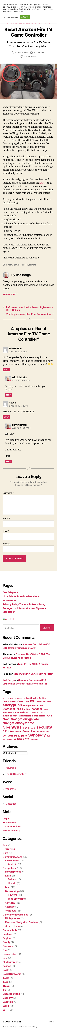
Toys (5, 982)
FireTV (9, 265)
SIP (5, 731)
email (49, 702)
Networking (12, 891)
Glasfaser (9, 709)
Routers (12, 894)
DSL (32, 701)
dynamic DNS (41, 702)
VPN (27, 739)
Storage (10, 906)
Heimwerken (7, 713)
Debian (42, 698)
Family (6, 942)
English (7, 938)
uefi (4, 739)
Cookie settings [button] (11, 17)
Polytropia (10, 767)
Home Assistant (21, 712)
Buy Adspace (10, 592)
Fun (5, 950)
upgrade (9, 739)
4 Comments (30, 56)
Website (6, 544)
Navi (6, 719)
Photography (10, 962)
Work (6, 1005)
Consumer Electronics (15, 914)
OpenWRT (12, 727)
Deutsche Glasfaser (13, 701)
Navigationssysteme (18, 723)
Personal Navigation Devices (21, 922)
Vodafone (19, 739)
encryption (12, 705)
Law (5, 958)
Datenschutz (10, 930)
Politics (7, 966)
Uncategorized (11, 993)
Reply (6, 370)
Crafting (10, 849)
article (43, 182)
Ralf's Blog (16, 1021)
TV (4, 989)
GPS (19, 709)
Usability (8, 997)
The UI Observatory (16, 774)
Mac (7, 887)
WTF (5, 1009)
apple (10, 698)
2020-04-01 (39, 52)
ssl (4, 735)
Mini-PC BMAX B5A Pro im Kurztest (33, 673)
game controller (20, 265)
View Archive (11, 294)
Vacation (8, 1001)
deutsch (7, 934)
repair (33, 728)
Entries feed (10, 822)
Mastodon (10, 803)
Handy (45, 709)
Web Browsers (16, 898)
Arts (5, 845)
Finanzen (8, 946)
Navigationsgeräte (25, 719)
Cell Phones (12, 860)
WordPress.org (11, 830)
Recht (6, 970)
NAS (49, 715)
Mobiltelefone (26, 715)
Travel (6, 985)
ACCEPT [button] (24, 17)
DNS (27, 701)
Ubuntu (12, 883)
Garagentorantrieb (33, 705)
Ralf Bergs (23, 52)
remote (32, 265)
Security (10, 902)
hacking (26, 709)
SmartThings (44, 732)
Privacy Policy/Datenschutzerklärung (24, 604)
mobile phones (10, 715)
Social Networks (12, 974)
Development (13, 871)
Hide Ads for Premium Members (21, 596)
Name (6, 518)
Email (6, 531)
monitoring (39, 715)
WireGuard (34, 739)
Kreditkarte (34, 713)
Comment (8, 493)
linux (43, 712)
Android (12, 864)
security (44, 727)
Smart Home (30, 731)
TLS (48, 736)
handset (37, 709)
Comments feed (12, 826)
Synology (37, 735)
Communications (12, 857)
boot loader (32, 698)
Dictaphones (12, 918)
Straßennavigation (17, 735)
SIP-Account (14, 731)
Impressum (9, 600)
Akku (4, 698)
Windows (10, 910)
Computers (9, 868)
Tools (6, 978)
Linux (8, 875)
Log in (6, 818)
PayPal (26, 727)
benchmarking (20, 698)
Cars (5, 853)
